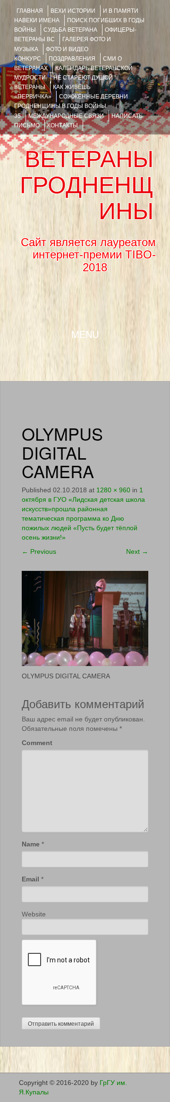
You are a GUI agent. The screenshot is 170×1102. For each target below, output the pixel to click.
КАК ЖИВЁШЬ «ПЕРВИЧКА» (52, 92)
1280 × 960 (113, 490)
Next (137, 551)
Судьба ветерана (70, 30)
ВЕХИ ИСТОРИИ (73, 11)
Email (30, 879)
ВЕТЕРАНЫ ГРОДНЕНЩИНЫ (86, 185)
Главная (30, 11)
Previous (39, 551)
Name (31, 844)
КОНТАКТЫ (62, 125)
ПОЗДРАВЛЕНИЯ (72, 58)
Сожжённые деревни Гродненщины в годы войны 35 (71, 106)
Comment (37, 743)
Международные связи (66, 116)
